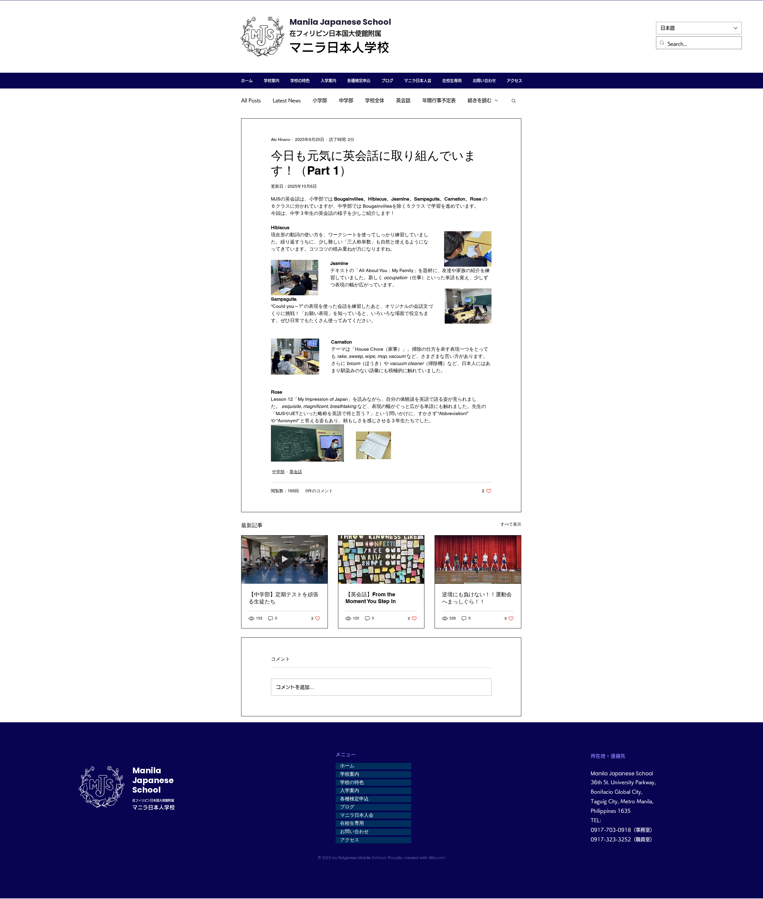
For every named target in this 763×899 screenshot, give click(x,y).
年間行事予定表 (439, 100)
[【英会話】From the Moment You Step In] (381, 559)
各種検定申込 (354, 799)
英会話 (403, 100)
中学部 (346, 100)
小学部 (320, 100)
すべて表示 (510, 524)
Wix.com (437, 858)
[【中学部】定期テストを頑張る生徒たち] (284, 559)
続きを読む (479, 100)
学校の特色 (352, 782)
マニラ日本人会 (356, 815)
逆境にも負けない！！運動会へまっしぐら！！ (477, 598)
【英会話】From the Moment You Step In (370, 597)
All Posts (251, 100)
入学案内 (349, 790)
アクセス (349, 840)
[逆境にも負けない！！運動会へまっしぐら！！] (478, 559)
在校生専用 (352, 823)
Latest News (287, 100)
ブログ (347, 807)
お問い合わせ (354, 831)
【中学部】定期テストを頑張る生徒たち (283, 598)
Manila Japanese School (340, 21)
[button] (271, 81)
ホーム (347, 765)
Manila (146, 770)
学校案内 (349, 774)
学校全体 (374, 100)
